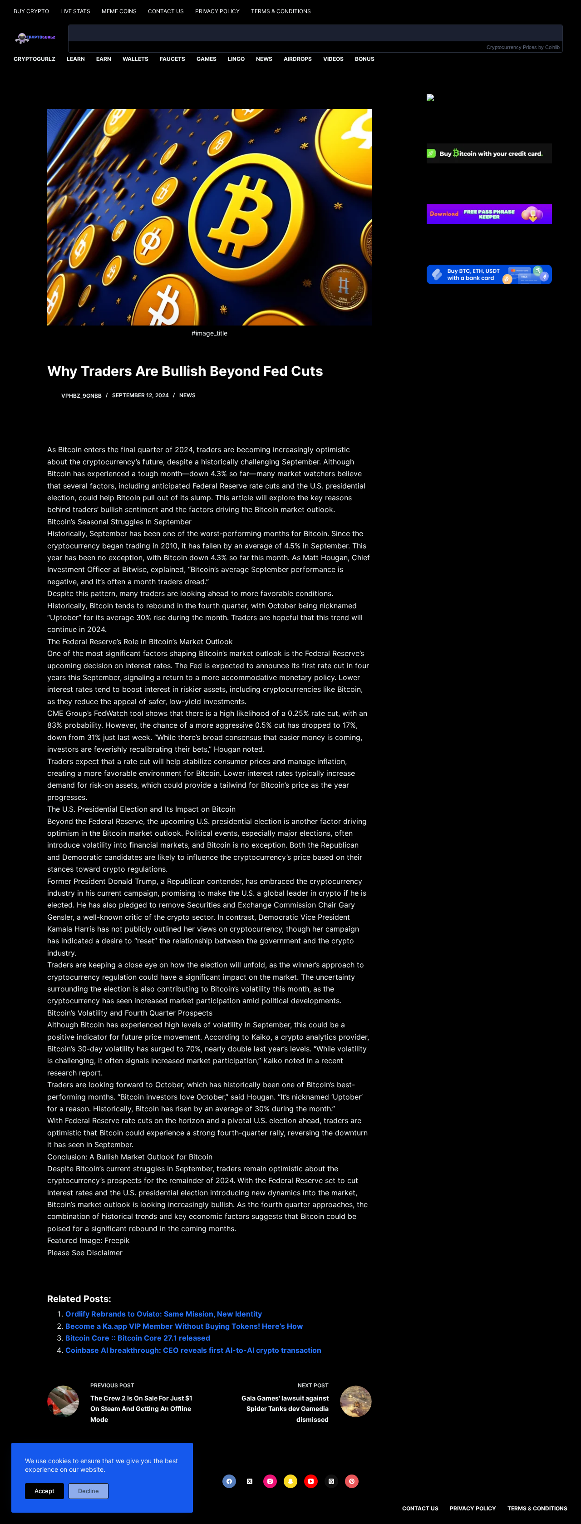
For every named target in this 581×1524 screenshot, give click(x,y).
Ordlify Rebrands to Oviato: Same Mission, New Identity (163, 1313)
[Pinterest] (352, 1481)
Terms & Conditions (281, 11)
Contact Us (166, 11)
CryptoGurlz (34, 58)
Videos (333, 58)
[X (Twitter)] (249, 1481)
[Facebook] (229, 1481)
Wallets (135, 58)
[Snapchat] (290, 1481)
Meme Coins (119, 11)
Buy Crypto (31, 11)
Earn (103, 58)
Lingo (236, 58)
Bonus (364, 58)
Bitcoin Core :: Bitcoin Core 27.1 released (137, 1337)
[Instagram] (270, 1481)
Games (207, 58)
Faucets (172, 58)
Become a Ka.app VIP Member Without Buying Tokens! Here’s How (184, 1326)
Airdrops (298, 58)
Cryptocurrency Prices (512, 47)
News (264, 58)
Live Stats (75, 11)
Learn (76, 58)
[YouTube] (311, 1481)
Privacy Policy (217, 11)
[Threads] (331, 1481)
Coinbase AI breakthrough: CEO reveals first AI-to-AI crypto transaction (193, 1350)
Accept (44, 1490)
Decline (88, 1490)
